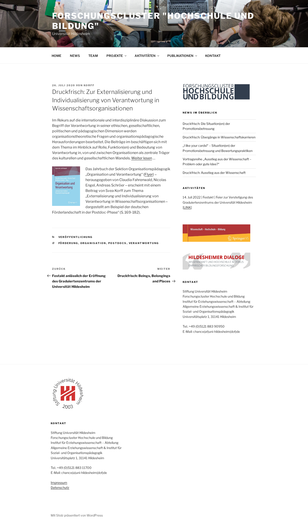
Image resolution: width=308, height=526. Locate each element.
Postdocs (117, 243)
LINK (187, 207)
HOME (56, 56)
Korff (89, 85)
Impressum (59, 482)
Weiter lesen (141, 158)
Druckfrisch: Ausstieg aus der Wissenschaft (214, 173)
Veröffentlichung (75, 237)
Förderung (68, 243)
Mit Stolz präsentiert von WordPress (77, 515)
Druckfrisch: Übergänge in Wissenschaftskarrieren (219, 137)
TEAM (93, 56)
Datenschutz (60, 487)
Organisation (93, 243)
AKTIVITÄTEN (145, 56)
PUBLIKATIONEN (180, 56)
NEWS (75, 56)
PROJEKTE (114, 56)
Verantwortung (144, 243)
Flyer (149, 174)
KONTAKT (213, 56)
